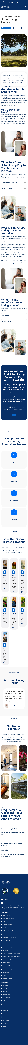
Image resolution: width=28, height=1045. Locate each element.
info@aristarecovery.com (9, 903)
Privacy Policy (13, 1040)
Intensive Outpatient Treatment (10, 937)
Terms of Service (20, 1040)
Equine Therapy (6, 972)
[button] (25, 7)
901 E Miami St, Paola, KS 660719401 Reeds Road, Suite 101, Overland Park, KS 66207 (14, 907)
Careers (4, 1026)
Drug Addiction (6, 994)
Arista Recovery (7, 406)
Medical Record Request (8, 1004)
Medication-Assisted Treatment (10, 931)
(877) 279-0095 (15, 2)
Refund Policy (7, 1040)
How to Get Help (7, 997)
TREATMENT (4, 912)
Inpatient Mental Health (8, 918)
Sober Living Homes (7, 940)
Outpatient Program (7, 927)
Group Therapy (6, 962)
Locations (5, 1013)
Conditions (5, 988)
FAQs (4, 1017)
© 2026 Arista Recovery (6, 1035)
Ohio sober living (17, 263)
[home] (5, 7)
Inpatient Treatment (7, 924)
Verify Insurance (6, 1000)
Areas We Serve (6, 991)
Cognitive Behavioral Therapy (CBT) (11, 953)
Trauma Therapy (7, 959)
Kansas (8, 263)
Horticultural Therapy (8, 965)
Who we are (5, 1010)
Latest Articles (6, 1020)
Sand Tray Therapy (7, 969)
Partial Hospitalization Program (10, 934)
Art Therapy (5, 950)
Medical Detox (6, 921)
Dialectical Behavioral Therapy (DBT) (11, 956)
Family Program (6, 915)
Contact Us (5, 1023)
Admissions (5, 985)
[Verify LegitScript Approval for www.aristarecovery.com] (5, 891)
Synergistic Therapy (7, 978)
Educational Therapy (7, 947)
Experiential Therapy (7, 975)
